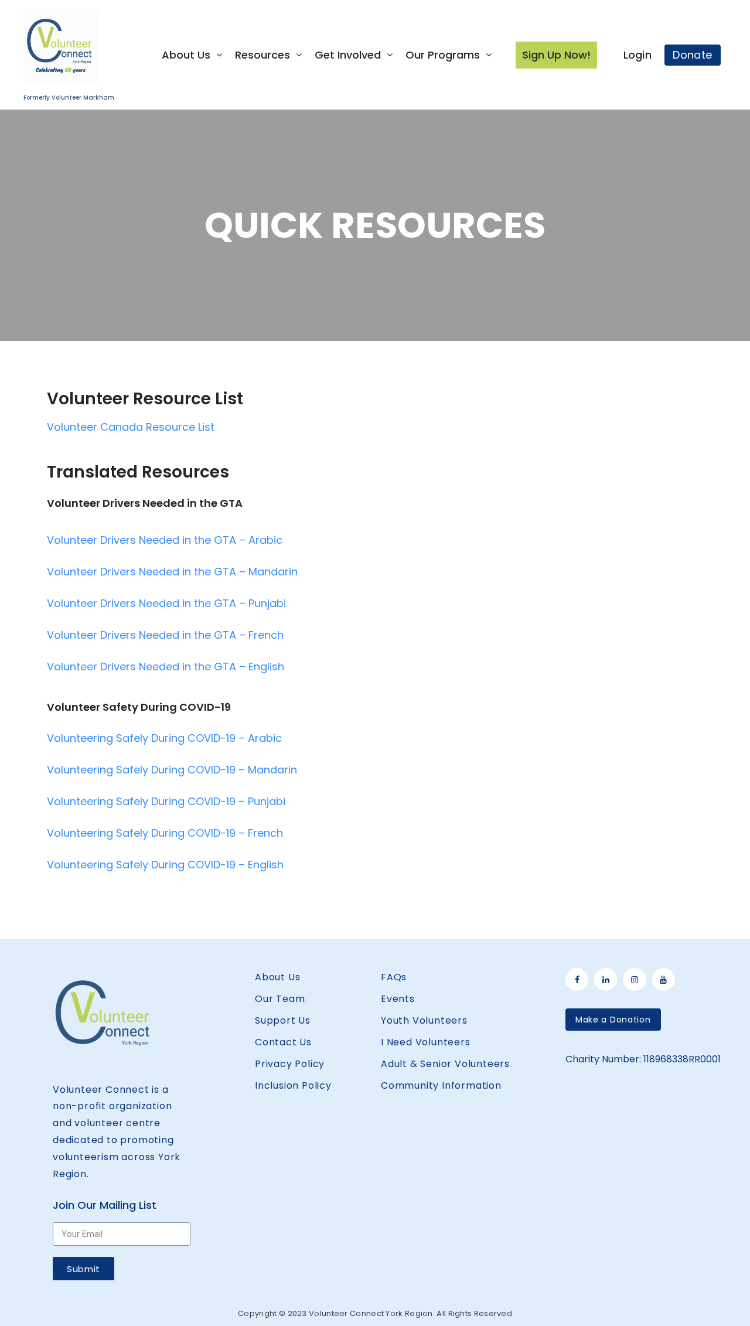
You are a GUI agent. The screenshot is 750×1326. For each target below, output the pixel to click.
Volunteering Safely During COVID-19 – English (165, 864)
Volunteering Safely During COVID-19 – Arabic (164, 738)
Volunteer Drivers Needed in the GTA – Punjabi (166, 603)
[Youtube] (663, 979)
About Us (186, 54)
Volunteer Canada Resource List (130, 427)
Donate (692, 54)
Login (637, 54)
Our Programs (442, 54)
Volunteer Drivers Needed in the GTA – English (165, 666)
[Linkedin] (605, 979)
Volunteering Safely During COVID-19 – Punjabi (166, 801)
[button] (613, 1019)
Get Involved (348, 54)
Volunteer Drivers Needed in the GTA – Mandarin (172, 571)
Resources (262, 54)
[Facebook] (576, 979)
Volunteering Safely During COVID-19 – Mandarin (172, 769)
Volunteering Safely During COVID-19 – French (165, 833)
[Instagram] (634, 979)
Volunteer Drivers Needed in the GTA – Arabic (164, 540)
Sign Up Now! (556, 54)
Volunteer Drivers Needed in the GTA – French (165, 635)
